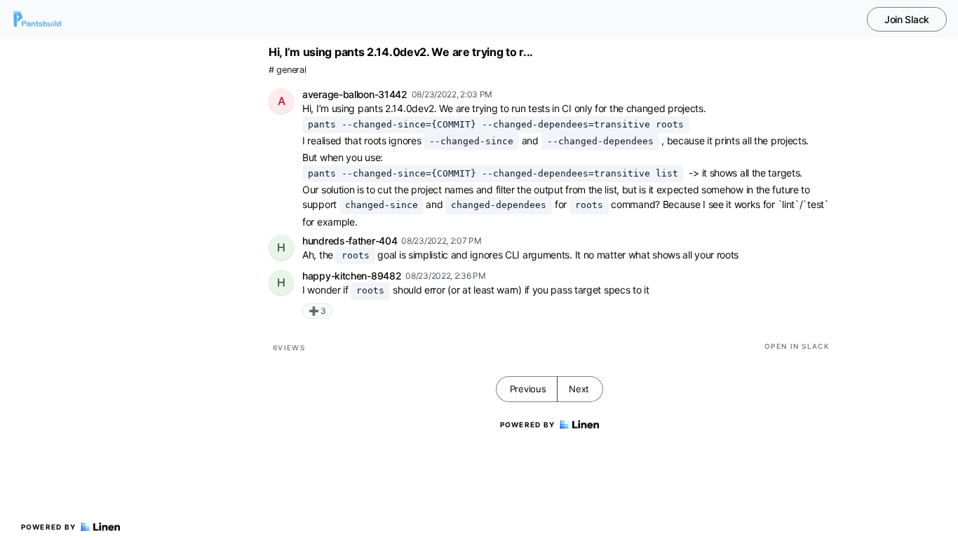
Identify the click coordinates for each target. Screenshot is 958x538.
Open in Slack (797, 346)
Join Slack (906, 19)
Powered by (48, 527)
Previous (528, 388)
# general (287, 69)
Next (579, 388)
